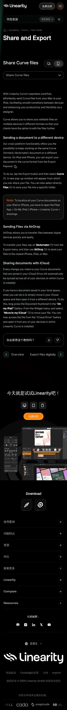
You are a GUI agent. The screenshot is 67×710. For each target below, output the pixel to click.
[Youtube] (49, 625)
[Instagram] (25, 625)
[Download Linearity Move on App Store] (40, 504)
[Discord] (18, 625)
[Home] (15, 6)
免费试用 (33, 416)
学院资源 (12, 19)
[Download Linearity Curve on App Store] (26, 504)
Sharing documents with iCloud (26, 263)
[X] (41, 625)
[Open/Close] (60, 6)
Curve (25, 30)
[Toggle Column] (60, 522)
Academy (14, 30)
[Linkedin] (33, 625)
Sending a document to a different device (33, 138)
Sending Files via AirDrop (21, 226)
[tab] (49, 64)
